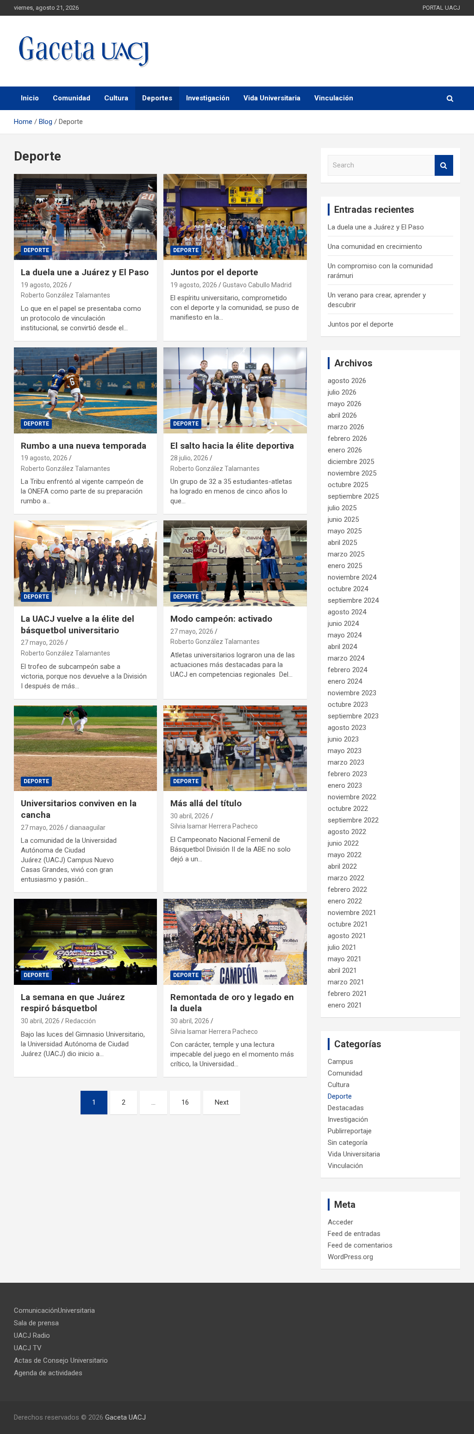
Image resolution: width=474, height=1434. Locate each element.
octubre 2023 (348, 704)
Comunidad (71, 98)
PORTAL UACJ (441, 7)
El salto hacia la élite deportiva (232, 445)
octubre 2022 (348, 808)
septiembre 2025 (353, 496)
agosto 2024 (347, 612)
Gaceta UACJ (125, 1417)
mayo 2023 (345, 751)
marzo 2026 (346, 427)
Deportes (157, 98)
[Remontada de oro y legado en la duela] (235, 942)
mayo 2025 (345, 531)
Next (222, 1102)
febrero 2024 (347, 670)
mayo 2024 (345, 635)
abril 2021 (342, 970)
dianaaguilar (87, 827)
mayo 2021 (345, 959)
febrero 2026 (347, 438)
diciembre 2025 (351, 461)
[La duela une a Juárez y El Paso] (85, 217)
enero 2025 (345, 566)
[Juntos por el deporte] (235, 217)
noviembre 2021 (352, 913)
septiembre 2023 (353, 716)
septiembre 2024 (353, 600)
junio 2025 (343, 519)
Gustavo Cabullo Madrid (257, 285)
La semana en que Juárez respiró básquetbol (73, 1003)
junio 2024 (343, 623)
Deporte (36, 250)
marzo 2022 (346, 878)
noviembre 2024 (352, 577)
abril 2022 (342, 866)
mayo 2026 (345, 404)
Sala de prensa (36, 1323)
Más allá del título (206, 803)
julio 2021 (342, 947)
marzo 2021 (346, 982)
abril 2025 (342, 542)
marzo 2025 (346, 554)
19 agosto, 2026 (44, 285)
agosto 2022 (347, 832)
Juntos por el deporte (214, 272)
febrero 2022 (347, 889)
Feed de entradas (354, 1234)
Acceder (340, 1222)
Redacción (80, 1021)
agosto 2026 (347, 381)
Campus (340, 1061)
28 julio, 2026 (189, 458)
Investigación (208, 98)
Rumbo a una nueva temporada (83, 445)
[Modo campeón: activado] (235, 563)
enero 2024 (345, 681)
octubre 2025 (348, 485)
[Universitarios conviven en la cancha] (85, 748)
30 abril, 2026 (189, 816)
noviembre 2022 (352, 797)
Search (444, 165)
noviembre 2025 (352, 473)
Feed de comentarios (360, 1245)
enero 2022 (345, 901)
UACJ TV (28, 1348)
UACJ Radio (32, 1335)
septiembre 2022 (353, 820)
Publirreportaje (350, 1131)
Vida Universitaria (271, 98)
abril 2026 (342, 415)
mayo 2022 (345, 855)
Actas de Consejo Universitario (61, 1360)
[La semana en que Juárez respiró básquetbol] (85, 942)
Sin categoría (348, 1142)
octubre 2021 (348, 924)
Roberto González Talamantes (65, 295)
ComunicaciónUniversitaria (54, 1310)
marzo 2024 (346, 658)
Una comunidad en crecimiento (375, 246)
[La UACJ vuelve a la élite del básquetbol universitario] (85, 563)
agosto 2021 (347, 936)
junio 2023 (343, 739)
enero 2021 (345, 1005)
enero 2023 (345, 785)
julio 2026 (342, 392)
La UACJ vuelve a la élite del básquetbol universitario (77, 624)
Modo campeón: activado (221, 618)
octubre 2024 (348, 589)
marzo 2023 (346, 762)
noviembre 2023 (352, 693)
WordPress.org (350, 1257)
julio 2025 (342, 508)
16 (185, 1102)
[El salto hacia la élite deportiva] (235, 390)
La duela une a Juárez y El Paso (85, 272)
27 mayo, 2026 (42, 642)
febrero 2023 (347, 774)
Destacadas (346, 1108)
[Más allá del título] (235, 748)
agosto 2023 (347, 727)
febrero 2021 (347, 993)
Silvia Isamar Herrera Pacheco (214, 826)
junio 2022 (343, 843)
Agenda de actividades (48, 1373)
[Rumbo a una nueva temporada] (85, 390)
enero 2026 (345, 450)
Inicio (30, 98)
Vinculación (333, 98)
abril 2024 (342, 647)
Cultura (116, 98)
